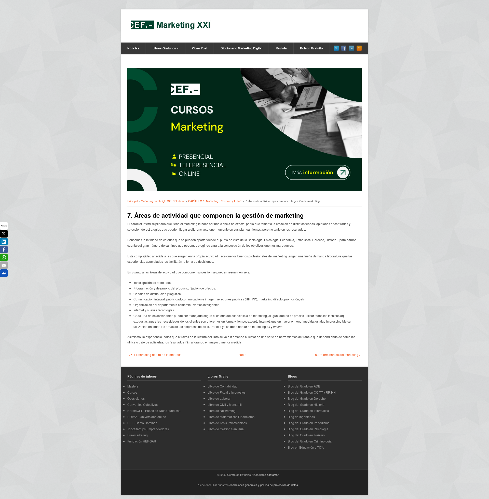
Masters (132, 386)
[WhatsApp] (4, 257)
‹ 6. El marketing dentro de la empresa (155, 354)
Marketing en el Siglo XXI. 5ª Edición (163, 201)
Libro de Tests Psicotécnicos (227, 423)
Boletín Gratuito (311, 48)
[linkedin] (351, 48)
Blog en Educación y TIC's (306, 447)
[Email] (4, 265)
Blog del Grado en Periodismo (309, 423)
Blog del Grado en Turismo (306, 435)
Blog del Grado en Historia (306, 404)
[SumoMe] (4, 273)
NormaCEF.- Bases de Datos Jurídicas (153, 410)
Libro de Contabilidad (223, 386)
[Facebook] (4, 249)
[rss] (359, 48)
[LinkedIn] (4, 241)
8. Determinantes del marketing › (337, 354)
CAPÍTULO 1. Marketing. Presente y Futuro (215, 201)
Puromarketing (137, 435)
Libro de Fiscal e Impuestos (227, 392)
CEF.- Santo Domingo (142, 423)
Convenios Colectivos (142, 404)
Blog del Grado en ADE (304, 386)
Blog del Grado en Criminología (310, 441)
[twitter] (336, 48)
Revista (281, 48)
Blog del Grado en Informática (308, 410)
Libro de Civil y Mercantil (225, 404)
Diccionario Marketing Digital (241, 48)
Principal (132, 201)
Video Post (199, 48)
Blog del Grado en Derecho (307, 398)
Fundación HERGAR (141, 441)
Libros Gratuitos (166, 48)
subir (242, 354)
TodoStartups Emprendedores (148, 429)
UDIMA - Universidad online (146, 416)
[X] (4, 234)
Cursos (132, 392)
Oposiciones (136, 398)
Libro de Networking (222, 410)
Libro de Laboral (219, 398)
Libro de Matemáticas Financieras (231, 416)
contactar (273, 475)
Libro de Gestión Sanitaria (226, 429)
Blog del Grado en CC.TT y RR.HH (312, 392)
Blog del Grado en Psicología (308, 429)
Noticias (133, 48)
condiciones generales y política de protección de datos (263, 485)
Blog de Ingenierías (301, 416)
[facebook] (343, 48)
